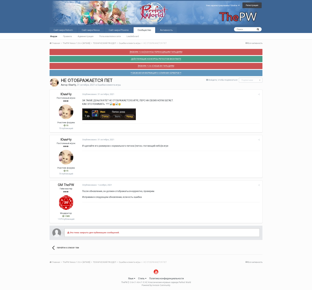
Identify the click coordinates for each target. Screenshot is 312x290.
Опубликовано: (98, 94)
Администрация (85, 36)
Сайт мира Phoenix (119, 30)
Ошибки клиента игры (109, 85)
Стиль (141, 278)
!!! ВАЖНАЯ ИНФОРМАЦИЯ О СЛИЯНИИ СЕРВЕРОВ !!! (156, 73)
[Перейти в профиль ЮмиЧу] (54, 82)
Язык (131, 278)
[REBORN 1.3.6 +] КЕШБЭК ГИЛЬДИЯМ (156, 66)
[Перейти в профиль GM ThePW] (66, 202)
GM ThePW (66, 185)
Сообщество (144, 30)
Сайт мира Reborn (63, 30)
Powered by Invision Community (156, 285)
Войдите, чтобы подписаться (222, 80)
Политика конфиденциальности (166, 278)
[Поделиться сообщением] (259, 94)
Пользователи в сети (110, 36)
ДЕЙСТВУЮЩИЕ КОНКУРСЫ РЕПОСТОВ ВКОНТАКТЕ (156, 59)
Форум (53, 36)
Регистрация (252, 5)
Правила (67, 36)
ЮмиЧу (72, 85)
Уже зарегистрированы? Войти (222, 5)
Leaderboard (133, 36)
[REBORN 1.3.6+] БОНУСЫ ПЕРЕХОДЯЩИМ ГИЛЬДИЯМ (156, 52)
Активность (166, 30)
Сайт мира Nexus (91, 30)
